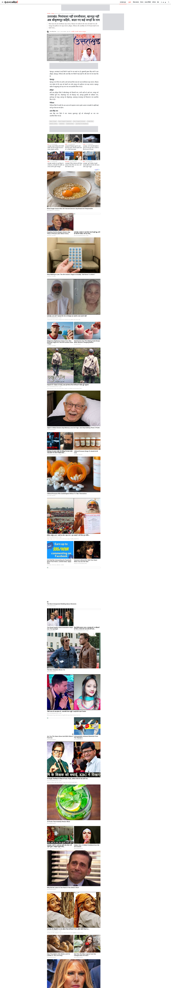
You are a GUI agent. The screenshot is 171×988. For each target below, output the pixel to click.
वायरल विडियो (148, 2)
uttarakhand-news (70, 123)
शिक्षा (84, 161)
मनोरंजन (154, 2)
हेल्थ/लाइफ (67, 161)
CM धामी (76, 31)
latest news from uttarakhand (82, 123)
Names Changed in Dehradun (79, 121)
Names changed (82, 31)
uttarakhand (61, 123)
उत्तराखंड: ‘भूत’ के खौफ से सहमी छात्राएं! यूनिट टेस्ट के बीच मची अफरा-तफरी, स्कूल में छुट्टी (91, 165)
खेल (158, 2)
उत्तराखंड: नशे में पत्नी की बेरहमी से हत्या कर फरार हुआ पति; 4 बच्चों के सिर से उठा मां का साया (91, 147)
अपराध (84, 144)
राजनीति (72, 31)
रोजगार (141, 2)
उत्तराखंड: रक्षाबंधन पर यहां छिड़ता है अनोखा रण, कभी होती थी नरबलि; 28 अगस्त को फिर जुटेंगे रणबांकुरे (55, 165)
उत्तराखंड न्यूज (123, 2)
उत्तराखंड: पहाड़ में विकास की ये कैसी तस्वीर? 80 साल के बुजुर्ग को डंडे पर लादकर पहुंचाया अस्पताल (55, 147)
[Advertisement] (85, 8)
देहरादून (52, 13)
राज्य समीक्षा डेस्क (53, 31)
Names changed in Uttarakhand (64, 121)
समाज (48, 144)
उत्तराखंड (48, 13)
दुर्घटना (66, 144)
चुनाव (130, 2)
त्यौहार (48, 161)
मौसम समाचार (136, 2)
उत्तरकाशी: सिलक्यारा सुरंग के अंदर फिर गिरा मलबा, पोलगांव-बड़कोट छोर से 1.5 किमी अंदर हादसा (73, 147)
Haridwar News (90, 121)
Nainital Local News (53, 123)
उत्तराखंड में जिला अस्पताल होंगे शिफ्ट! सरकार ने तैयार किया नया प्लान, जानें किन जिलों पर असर (73, 165)
